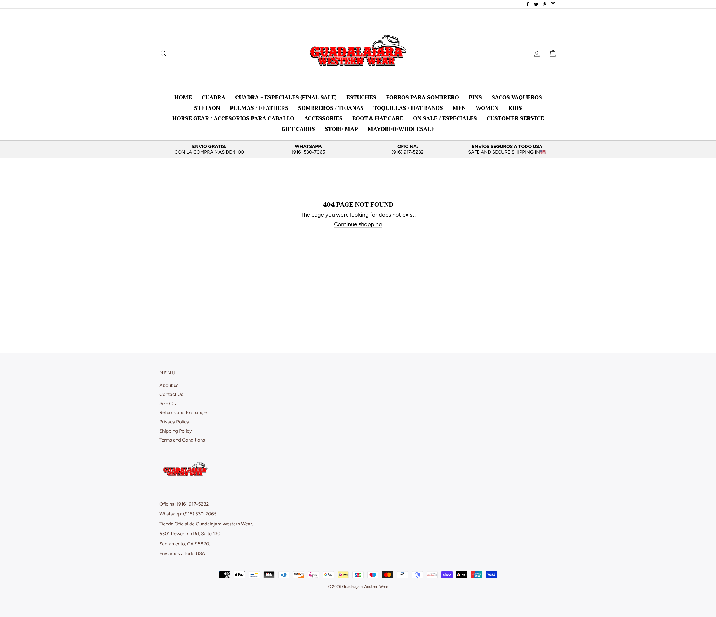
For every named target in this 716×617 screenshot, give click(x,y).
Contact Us (171, 394)
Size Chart (170, 403)
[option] (209, 149)
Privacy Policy (174, 421)
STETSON (207, 108)
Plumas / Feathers (259, 108)
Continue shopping (358, 224)
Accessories (323, 118)
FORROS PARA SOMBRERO (422, 97)
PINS (475, 97)
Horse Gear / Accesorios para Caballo (233, 118)
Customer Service (515, 118)
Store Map (341, 129)
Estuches (361, 97)
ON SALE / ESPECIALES (445, 118)
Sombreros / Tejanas (331, 108)
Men (459, 108)
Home (183, 97)
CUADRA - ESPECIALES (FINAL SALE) (285, 97)
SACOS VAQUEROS (517, 97)
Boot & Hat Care (377, 118)
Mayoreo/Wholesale (401, 129)
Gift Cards (298, 129)
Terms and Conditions (182, 440)
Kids (515, 108)
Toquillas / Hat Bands (408, 108)
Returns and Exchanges (183, 412)
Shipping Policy (175, 431)
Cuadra (213, 97)
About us (168, 385)
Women (487, 108)
